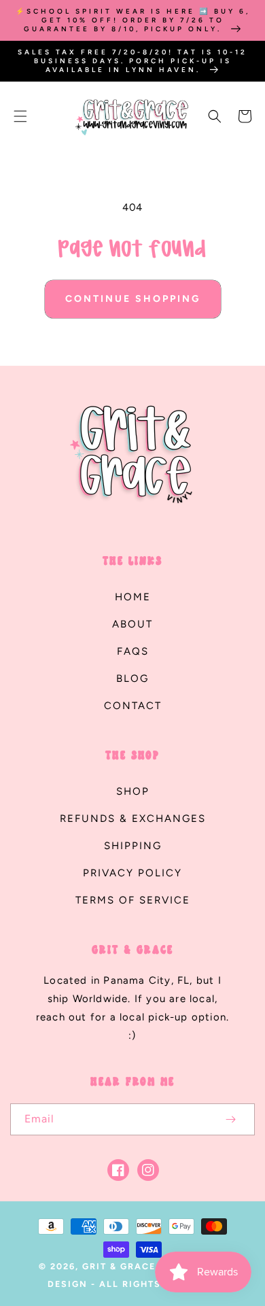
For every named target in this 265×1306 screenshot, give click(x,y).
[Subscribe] (230, 1119)
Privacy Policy (132, 873)
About (132, 624)
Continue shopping (132, 299)
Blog (132, 678)
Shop (132, 791)
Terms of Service (132, 900)
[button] (20, 116)
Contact (133, 706)
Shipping (133, 846)
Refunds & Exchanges (133, 818)
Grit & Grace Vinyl (137, 1266)
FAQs (133, 651)
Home (133, 597)
